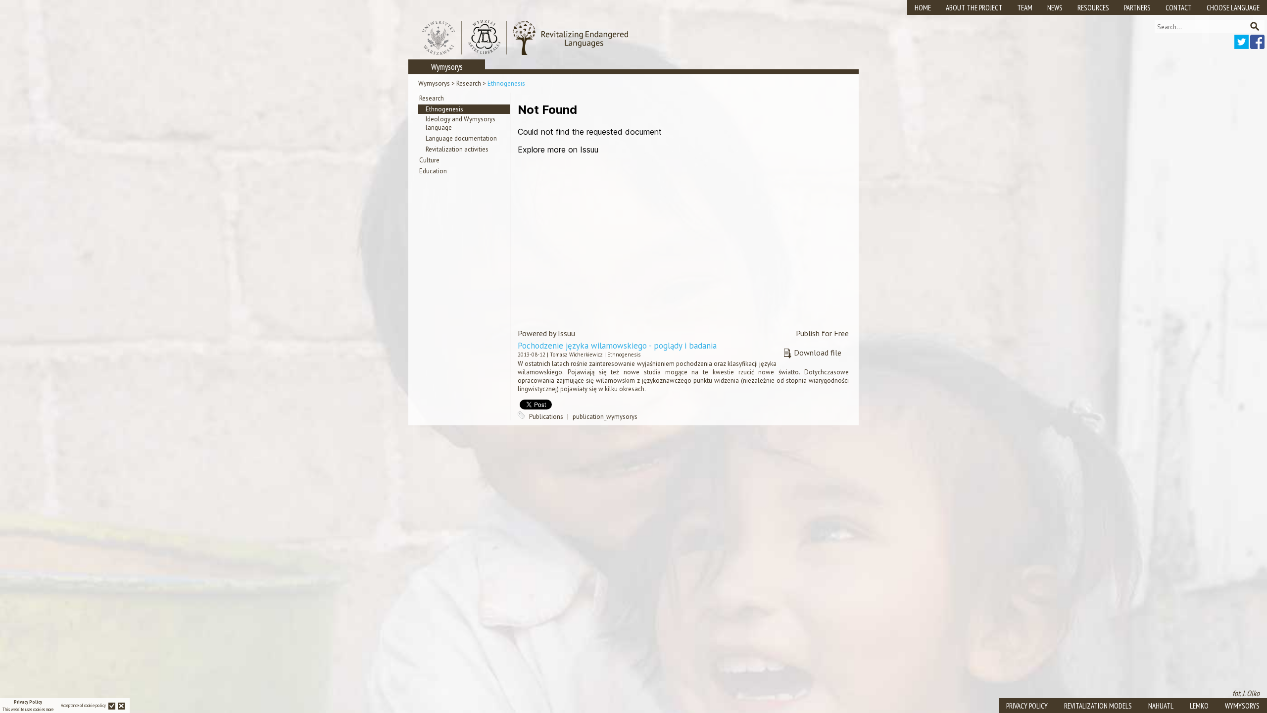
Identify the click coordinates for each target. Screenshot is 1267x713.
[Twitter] (1241, 46)
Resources (1093, 7)
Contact (1179, 7)
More (49, 709)
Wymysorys (434, 83)
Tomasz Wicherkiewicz (576, 354)
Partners (1137, 7)
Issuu (566, 333)
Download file (817, 352)
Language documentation (461, 138)
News (1055, 7)
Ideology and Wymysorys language (460, 123)
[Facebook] (1257, 46)
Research (468, 83)
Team (1024, 7)
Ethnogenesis (506, 83)
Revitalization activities (457, 149)
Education (433, 171)
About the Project (974, 7)
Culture (429, 160)
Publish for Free (822, 333)
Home (923, 7)
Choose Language (1233, 7)
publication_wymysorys (605, 416)
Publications (546, 416)
